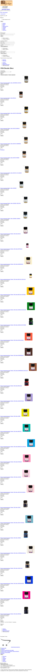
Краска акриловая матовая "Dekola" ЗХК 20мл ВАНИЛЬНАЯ (11, 264)
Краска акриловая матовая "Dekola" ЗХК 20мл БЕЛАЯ (10, 233)
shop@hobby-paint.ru (6, 9)
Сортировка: (2, 70)
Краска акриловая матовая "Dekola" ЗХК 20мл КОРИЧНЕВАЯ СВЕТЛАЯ (14, 370)
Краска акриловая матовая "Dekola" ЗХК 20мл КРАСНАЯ (11, 385)
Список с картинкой (12, 74)
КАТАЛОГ (5, 63)
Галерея (4, 28)
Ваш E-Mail (2, 33)
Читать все (2, 653)
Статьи (4, 29)
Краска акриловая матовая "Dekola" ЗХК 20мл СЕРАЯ (10, 507)
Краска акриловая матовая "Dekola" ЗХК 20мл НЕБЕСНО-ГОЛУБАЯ (13, 446)
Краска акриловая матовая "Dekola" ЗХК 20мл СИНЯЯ (10, 537)
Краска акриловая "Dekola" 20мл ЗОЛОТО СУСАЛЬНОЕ (11, 172)
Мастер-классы (5, 26)
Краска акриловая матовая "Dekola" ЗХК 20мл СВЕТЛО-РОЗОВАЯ (12, 492)
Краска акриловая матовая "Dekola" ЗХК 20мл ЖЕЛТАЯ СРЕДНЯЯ (13, 294)
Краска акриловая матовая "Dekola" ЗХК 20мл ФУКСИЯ (10, 598)
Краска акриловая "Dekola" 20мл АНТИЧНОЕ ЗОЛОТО (10, 82)
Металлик (4, 60)
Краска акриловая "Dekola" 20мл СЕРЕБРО (8, 188)
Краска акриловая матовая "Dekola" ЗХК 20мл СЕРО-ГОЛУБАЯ (12, 522)
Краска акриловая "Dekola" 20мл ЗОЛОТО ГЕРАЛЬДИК (10, 113)
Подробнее (2, 149)
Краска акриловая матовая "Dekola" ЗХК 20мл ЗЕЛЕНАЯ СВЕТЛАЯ (13, 309)
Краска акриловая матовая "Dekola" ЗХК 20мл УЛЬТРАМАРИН (12, 583)
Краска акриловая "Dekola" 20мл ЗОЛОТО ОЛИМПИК (10, 143)
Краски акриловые (6, 64)
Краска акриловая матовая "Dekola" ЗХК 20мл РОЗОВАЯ (11, 461)
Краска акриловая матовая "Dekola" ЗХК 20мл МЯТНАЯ (10, 431)
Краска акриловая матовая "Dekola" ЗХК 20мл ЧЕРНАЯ (10, 613)
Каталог (4, 24)
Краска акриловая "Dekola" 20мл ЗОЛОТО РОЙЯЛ (9, 157)
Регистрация (5, 12)
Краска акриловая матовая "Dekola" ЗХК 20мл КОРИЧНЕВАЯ (12, 355)
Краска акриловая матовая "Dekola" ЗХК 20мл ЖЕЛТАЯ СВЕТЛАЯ (13, 279)
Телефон (2, 44)
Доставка (4, 27)
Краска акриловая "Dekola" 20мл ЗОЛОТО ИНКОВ (9, 128)
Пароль (1, 45)
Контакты (4, 30)
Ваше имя (2, 41)
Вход (1, 12)
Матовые (4, 59)
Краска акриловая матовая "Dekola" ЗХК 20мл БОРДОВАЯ (11, 248)
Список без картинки (4, 74)
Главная (4, 23)
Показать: (2, 72)
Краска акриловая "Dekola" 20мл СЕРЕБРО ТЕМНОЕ (10, 218)
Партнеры (4, 656)
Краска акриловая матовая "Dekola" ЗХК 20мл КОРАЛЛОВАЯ (12, 340)
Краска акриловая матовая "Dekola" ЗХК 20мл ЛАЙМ (10, 416)
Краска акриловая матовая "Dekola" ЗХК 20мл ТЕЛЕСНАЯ (11, 568)
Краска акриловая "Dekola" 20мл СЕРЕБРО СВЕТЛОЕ (10, 203)
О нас (4, 25)
